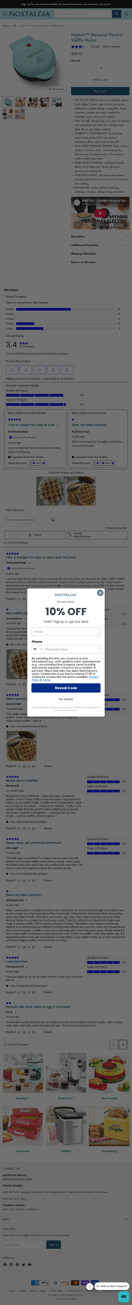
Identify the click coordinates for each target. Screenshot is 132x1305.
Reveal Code (66, 688)
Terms (46, 680)
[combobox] (37, 649)
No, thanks (66, 699)
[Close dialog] (100, 593)
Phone (37, 641)
